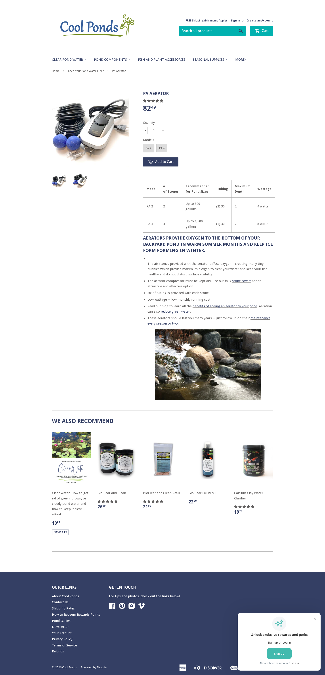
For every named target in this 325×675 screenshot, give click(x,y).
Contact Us (60, 602)
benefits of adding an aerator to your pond (225, 306)
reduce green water (175, 311)
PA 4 (161, 148)
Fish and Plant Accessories (161, 60)
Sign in (235, 20)
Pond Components (111, 60)
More (240, 60)
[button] (153, 101)
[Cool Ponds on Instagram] (131, 607)
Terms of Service (64, 645)
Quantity (149, 122)
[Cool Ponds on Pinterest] (122, 607)
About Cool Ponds (65, 596)
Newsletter (60, 627)
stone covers (241, 281)
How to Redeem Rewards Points (76, 615)
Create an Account (260, 20)
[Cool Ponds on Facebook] (112, 607)
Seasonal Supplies (209, 60)
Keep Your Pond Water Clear (86, 71)
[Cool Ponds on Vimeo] (141, 607)
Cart (265, 31)
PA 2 (148, 148)
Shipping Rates (63, 608)
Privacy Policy (62, 639)
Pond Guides (61, 621)
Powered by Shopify (94, 667)
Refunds (58, 651)
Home (55, 71)
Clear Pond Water (68, 60)
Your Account (62, 633)
